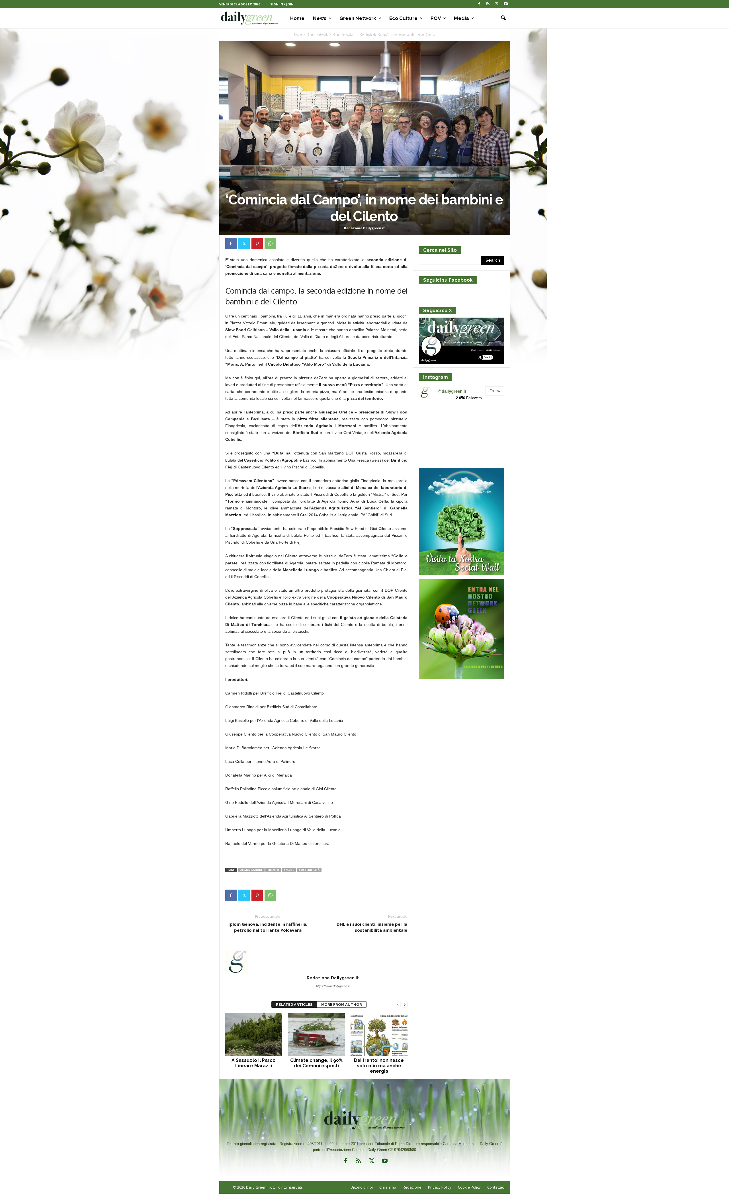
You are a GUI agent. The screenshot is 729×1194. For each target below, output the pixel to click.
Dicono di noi (362, 1187)
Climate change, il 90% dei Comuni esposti (316, 1063)
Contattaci (496, 1187)
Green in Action (343, 34)
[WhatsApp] (270, 243)
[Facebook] (479, 4)
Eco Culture (403, 18)
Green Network (357, 18)
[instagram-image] (433, 419)
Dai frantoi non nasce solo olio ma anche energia (379, 1066)
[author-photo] (316, 961)
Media (461, 18)
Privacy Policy (439, 1187)
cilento (273, 870)
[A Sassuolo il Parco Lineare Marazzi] (253, 1034)
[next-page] (404, 1005)
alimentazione (251, 870)
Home (297, 18)
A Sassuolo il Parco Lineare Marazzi (254, 1063)
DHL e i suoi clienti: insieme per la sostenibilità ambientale (372, 927)
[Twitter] (496, 4)
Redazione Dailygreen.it (364, 228)
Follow (495, 391)
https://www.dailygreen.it (332, 986)
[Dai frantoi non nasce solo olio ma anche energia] (379, 1034)
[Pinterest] (257, 243)
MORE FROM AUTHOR (341, 1004)
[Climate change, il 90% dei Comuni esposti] (316, 1034)
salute (289, 870)
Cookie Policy (469, 1187)
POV (436, 18)
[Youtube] (505, 4)
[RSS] (488, 4)
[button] (501, 18)
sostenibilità (309, 870)
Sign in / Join (282, 4)
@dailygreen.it (451, 391)
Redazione (412, 1187)
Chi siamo (387, 1187)
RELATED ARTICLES (294, 1004)
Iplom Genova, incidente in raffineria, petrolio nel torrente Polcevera (267, 927)
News (319, 18)
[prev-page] (398, 1005)
